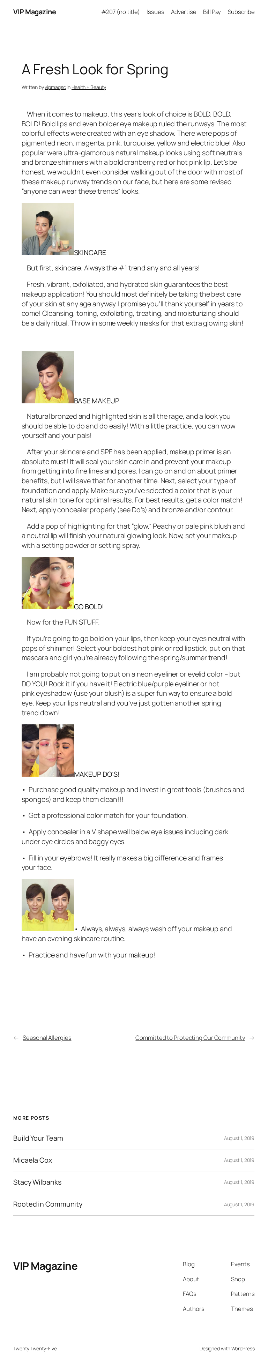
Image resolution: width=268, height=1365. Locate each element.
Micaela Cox (32, 1160)
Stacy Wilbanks (37, 1182)
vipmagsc (55, 87)
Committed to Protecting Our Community (190, 1038)
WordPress (243, 1348)
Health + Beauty (89, 87)
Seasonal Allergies (47, 1038)
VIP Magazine (34, 11)
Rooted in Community (47, 1204)
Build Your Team (38, 1138)
